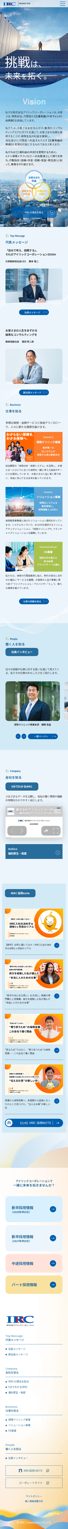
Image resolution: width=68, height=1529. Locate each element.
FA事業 (12, 1430)
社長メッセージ (17, 1349)
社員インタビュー (18, 1458)
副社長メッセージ (18, 1354)
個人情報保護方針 (34, 1501)
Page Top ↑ (55, 1513)
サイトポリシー (34, 1496)
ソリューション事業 (19, 1425)
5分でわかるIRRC (21, 786)
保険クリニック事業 (19, 1419)
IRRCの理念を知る (18, 1381)
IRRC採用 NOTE (33, 1470)
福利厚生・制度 (17, 1392)
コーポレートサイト (31, 1483)
